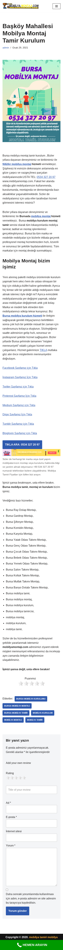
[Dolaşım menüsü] (56, 6)
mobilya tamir (35, 720)
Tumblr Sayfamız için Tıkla (18, 423)
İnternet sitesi (14, 831)
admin (6, 47)
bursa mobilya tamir (16, 713)
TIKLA (43, 350)
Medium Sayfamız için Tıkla (19, 405)
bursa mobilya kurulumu (31, 699)
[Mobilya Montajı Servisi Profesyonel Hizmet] (21, 6)
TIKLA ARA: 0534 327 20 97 (22, 444)
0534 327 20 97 (46, 177)
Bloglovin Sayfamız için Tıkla (20, 433)
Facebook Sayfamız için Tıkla (20, 367)
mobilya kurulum (43, 713)
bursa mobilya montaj (17, 706)
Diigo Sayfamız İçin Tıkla (17, 414)
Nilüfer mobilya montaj (17, 164)
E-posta (11, 817)
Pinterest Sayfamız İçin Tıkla (19, 395)
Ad (8, 802)
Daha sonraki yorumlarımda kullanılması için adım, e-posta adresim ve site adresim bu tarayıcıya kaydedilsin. (31, 898)
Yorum (10, 845)
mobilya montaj (41, 216)
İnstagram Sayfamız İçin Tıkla (20, 377)
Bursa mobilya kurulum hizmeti (22, 315)
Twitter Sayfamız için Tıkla (18, 386)
